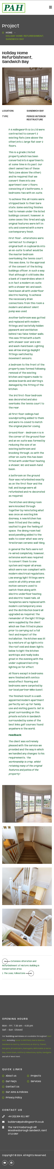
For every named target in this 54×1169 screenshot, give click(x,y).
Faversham (11, 1052)
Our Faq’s (11, 1081)
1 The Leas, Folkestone (14, 973)
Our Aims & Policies (17, 1092)
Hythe (39, 1052)
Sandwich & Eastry (10, 1044)
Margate (6, 1048)
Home (10, 32)
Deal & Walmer (38, 1040)
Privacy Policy (14, 1097)
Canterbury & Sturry (29, 1044)
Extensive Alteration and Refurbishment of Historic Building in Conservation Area (20, 965)
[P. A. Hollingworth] (13, 8)
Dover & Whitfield (23, 1040)
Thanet (43, 1044)
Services (36, 1081)
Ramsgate (28, 1048)
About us (11, 1076)
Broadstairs (16, 1048)
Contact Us (12, 1087)
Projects (36, 1076)
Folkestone (31, 1052)
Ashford (21, 1052)
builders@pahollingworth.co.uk (26, 1122)
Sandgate (46, 1052)
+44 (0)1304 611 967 (18, 1116)
